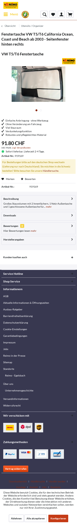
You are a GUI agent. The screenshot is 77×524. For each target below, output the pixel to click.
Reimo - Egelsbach (15, 375)
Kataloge (21, 487)
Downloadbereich (18, 481)
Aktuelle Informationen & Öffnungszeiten (26, 302)
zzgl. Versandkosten (21, 147)
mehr (48, 206)
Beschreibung (11, 198)
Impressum (9, 342)
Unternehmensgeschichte (19, 390)
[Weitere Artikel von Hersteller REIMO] (69, 61)
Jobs (5, 349)
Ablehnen (16, 518)
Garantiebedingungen (15, 335)
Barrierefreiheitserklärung (18, 315)
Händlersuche (50, 170)
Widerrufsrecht (12, 405)
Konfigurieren (58, 518)
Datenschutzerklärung (15, 322)
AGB (5, 296)
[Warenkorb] (69, 14)
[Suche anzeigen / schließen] (44, 14)
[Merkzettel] (52, 14)
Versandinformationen (15, 398)
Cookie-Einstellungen (15, 329)
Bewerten (30, 178)
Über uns (8, 383)
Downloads (9, 215)
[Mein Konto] (61, 14)
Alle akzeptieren (36, 518)
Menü (14, 14)
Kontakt (34, 487)
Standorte (8, 368)
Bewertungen (10, 225)
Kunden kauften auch (15, 257)
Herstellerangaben (13, 239)
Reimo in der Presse (14, 355)
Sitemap (7, 362)
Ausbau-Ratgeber (13, 309)
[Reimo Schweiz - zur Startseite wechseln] (10, 5)
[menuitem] (10, 14)
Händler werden (57, 481)
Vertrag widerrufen (16, 468)
